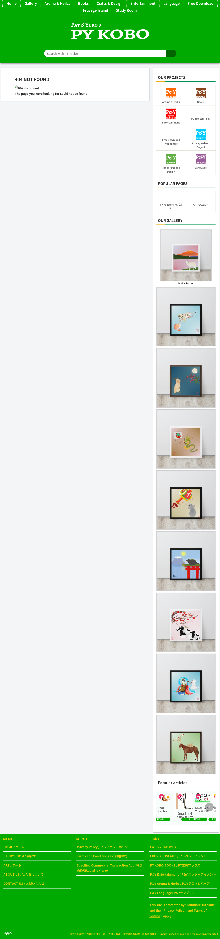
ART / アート (12, 865)
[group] (165, 807)
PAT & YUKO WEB (163, 847)
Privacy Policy (173, 910)
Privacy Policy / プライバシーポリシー (104, 847)
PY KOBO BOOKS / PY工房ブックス (175, 865)
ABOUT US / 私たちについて (23, 874)
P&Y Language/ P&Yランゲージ (172, 892)
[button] (171, 53)
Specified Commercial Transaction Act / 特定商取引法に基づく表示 (109, 868)
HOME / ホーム (14, 847)
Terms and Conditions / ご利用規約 (102, 856)
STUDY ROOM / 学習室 (19, 856)
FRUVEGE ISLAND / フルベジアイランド (178, 856)
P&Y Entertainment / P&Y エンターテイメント (183, 874)
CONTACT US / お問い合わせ (23, 883)
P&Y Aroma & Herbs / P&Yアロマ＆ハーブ (180, 883)
